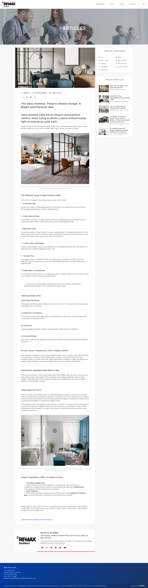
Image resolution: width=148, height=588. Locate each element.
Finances (104, 67)
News (119, 57)
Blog (112, 4)
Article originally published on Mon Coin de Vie (37, 519)
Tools (121, 4)
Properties (100, 4)
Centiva (141, 585)
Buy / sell (104, 60)
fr (143, 4)
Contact (132, 4)
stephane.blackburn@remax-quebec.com (22, 578)
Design (26, 93)
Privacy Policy (77, 585)
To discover (122, 67)
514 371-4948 (11, 576)
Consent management (100, 585)
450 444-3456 (12, 574)
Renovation (122, 63)
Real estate (122, 60)
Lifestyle (104, 70)
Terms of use (87, 585)
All (101, 57)
